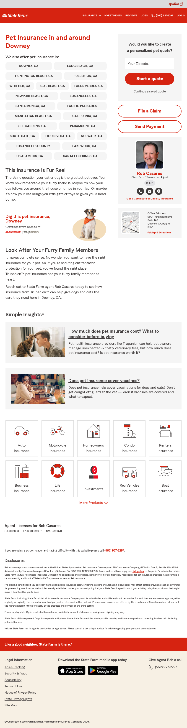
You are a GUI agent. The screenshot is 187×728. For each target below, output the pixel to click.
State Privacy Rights (18, 699)
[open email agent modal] (149, 192)
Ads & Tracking (15, 667)
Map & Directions (160, 232)
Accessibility (13, 680)
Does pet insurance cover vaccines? (104, 380)
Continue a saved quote (150, 91)
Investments (113, 15)
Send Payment (149, 126)
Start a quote (149, 79)
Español (172, 4)
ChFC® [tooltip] (149, 183)
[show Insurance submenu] (99, 15)
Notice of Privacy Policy (20, 692)
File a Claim (149, 111)
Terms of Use (13, 686)
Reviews (131, 15)
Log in (181, 15)
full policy (138, 571)
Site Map (11, 705)
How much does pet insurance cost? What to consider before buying (113, 334)
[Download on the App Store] (72, 670)
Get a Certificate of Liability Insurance (150, 198)
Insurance (90, 15)
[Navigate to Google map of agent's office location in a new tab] (158, 191)
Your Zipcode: (138, 64)
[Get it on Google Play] (103, 670)
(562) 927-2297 (164, 15)
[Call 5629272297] (140, 191)
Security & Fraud (16, 673)
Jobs (144, 15)
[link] (15, 15)
